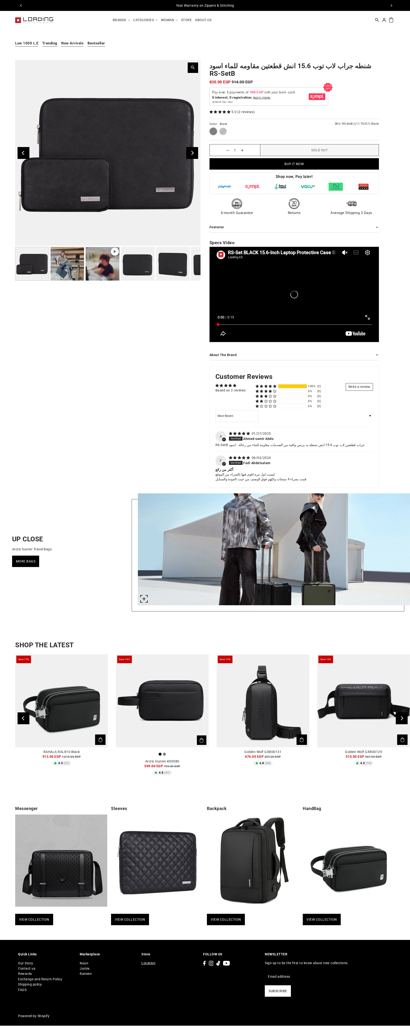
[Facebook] (204, 963)
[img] (240, 433)
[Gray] (164, 754)
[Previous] (21, 5)
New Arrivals (72, 43)
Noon (84, 963)
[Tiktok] (218, 963)
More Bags (26, 561)
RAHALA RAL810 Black (61, 752)
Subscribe (278, 991)
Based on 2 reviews (230, 390)
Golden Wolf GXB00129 (363, 752)
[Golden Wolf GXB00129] (363, 700)
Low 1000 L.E (26, 43)
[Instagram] (211, 963)
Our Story (25, 963)
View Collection (34, 919)
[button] (220, 112)
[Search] (377, 20)
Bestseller (96, 43)
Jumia (85, 968)
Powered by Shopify (33, 1016)
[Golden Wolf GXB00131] (263, 700)
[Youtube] (226, 963)
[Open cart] (391, 20)
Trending (49, 43)
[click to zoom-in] (144, 599)
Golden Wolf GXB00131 (262, 752)
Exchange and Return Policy (40, 979)
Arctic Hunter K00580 (162, 761)
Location (148, 963)
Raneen (86, 974)
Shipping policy (30, 984)
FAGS (22, 990)
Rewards (25, 974)
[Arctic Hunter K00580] (162, 700)
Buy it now (294, 164)
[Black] (160, 754)
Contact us (26, 968)
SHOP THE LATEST (44, 645)
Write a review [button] (359, 387)
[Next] (391, 5)
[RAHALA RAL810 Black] (61, 700)
